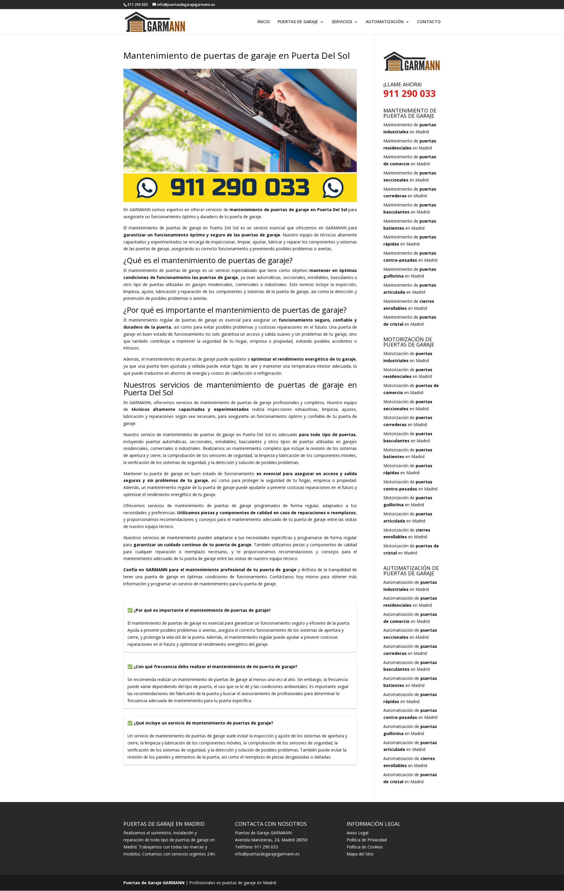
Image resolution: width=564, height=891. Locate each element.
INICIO (263, 22)
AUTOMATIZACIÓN (385, 22)
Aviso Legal (357, 832)
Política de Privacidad (367, 840)
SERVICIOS (342, 22)
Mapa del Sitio (360, 854)
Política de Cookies (365, 847)
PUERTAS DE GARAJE (298, 22)
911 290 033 (266, 847)
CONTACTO (429, 22)
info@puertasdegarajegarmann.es (267, 854)
